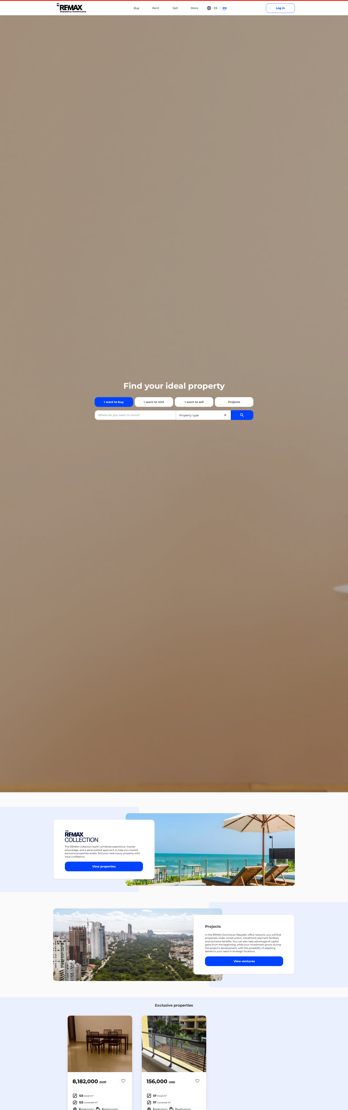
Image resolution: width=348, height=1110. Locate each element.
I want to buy (114, 402)
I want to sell (194, 402)
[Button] (126, 1044)
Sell (175, 8)
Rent (155, 8)
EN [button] (225, 8)
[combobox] (135, 415)
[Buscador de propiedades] (242, 415)
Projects (234, 402)
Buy (136, 8)
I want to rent (154, 402)
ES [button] (216, 8)
